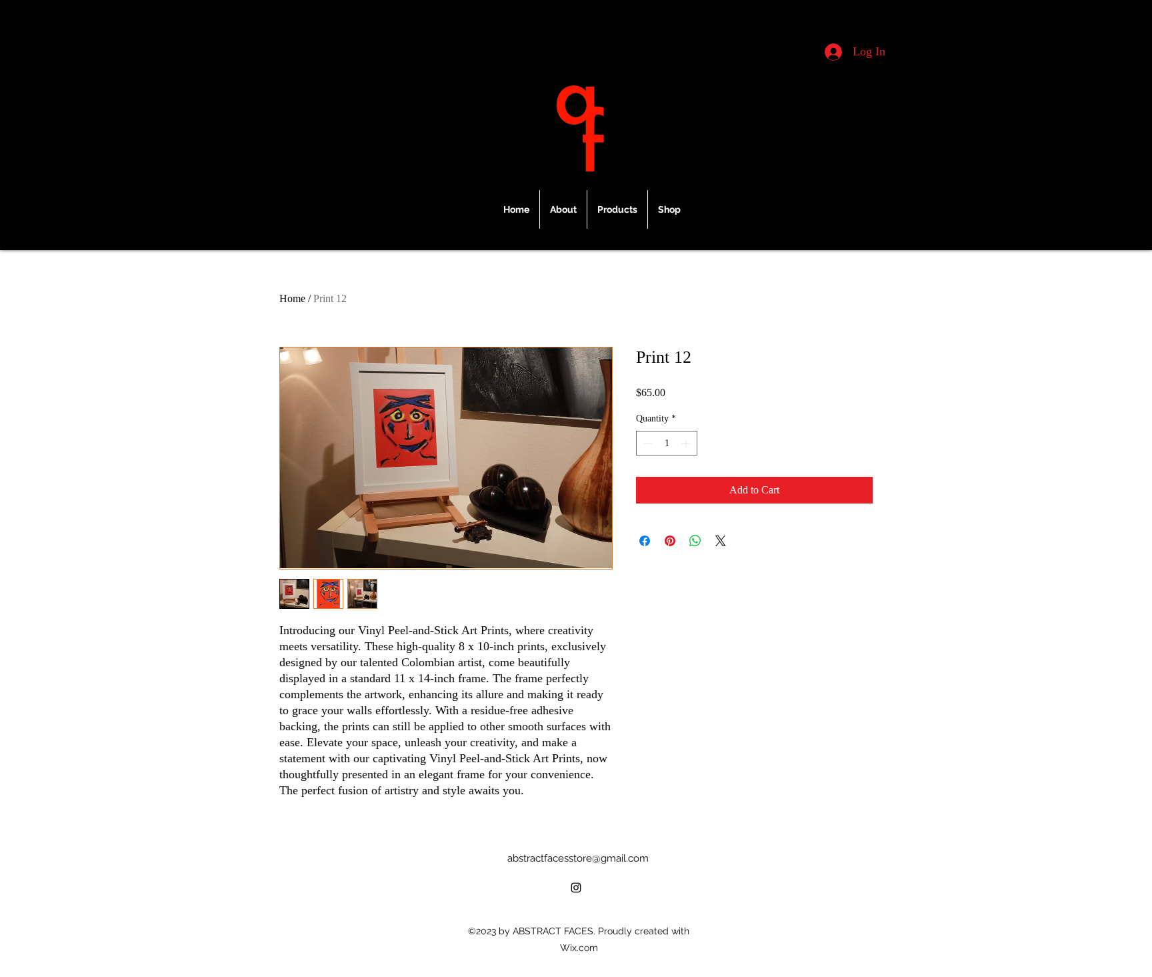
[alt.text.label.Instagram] (576, 887)
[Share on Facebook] (645, 541)
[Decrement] (646, 443)
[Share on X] (721, 541)
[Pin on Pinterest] (670, 541)
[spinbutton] (667, 443)
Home (292, 298)
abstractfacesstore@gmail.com (578, 858)
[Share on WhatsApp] (695, 541)
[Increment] (687, 443)
